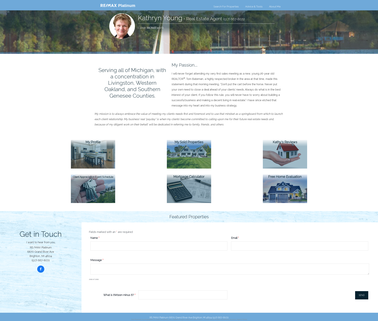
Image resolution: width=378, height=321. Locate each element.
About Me (275, 6)
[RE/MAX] (106, 6)
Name (95, 237)
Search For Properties (226, 6)
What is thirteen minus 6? (119, 294)
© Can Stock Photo (211, 319)
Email (235, 237)
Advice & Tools (254, 6)
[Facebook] (40, 269)
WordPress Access (228, 319)
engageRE (148, 319)
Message (97, 260)
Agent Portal (242, 319)
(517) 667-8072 (234, 19)
